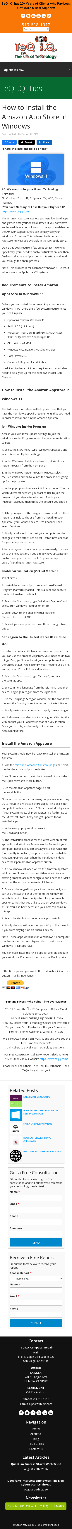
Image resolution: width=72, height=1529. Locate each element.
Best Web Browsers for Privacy (42, 1151)
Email (14, 1204)
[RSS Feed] (49, 16)
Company (16, 1228)
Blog (36, 1438)
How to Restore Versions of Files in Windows (40, 1112)
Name (15, 1192)
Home (36, 1428)
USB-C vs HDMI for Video (37, 1124)
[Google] (43, 16)
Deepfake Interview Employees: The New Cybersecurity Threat (35, 1482)
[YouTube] (38, 16)
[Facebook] (23, 16)
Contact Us (36, 1449)
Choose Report (21, 1273)
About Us (36, 1434)
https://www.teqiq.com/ (16, 211)
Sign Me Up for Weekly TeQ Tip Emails (36, 1506)
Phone (14, 1216)
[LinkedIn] (33, 16)
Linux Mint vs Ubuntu (36, 1096)
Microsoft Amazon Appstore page (35, 765)
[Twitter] (28, 16)
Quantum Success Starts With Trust (36, 1464)
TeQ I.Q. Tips (36, 1443)
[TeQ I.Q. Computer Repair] (36, 58)
